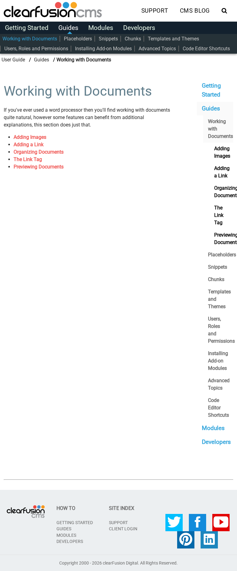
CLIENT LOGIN (123, 528)
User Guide (13, 60)
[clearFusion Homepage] (59, 10)
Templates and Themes (173, 39)
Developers (139, 27)
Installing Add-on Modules (103, 49)
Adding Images (30, 137)
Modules (100, 27)
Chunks (133, 39)
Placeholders (78, 39)
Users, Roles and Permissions (36, 49)
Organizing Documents (39, 152)
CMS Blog (195, 10)
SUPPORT (118, 522)
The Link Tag (28, 159)
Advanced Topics (157, 49)
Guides (68, 27)
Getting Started (26, 27)
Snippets (108, 39)
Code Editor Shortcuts (206, 49)
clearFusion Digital (120, 563)
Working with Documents (29, 39)
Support (154, 10)
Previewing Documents (39, 167)
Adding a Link (29, 144)
